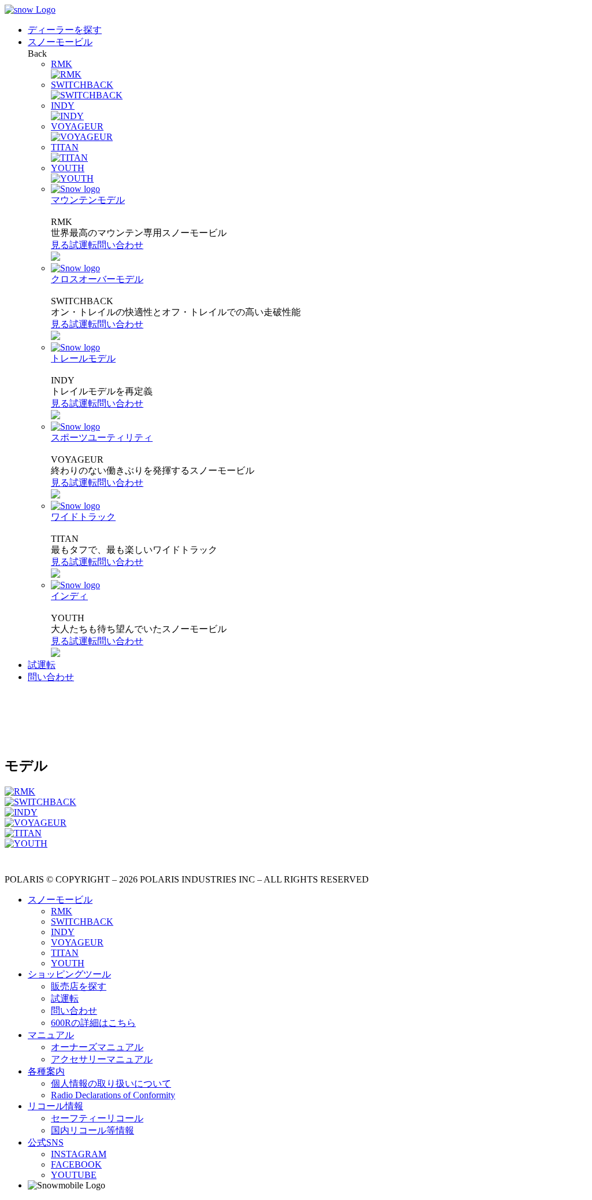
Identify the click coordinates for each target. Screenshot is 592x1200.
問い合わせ (120, 245)
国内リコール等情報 (92, 1130)
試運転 (83, 245)
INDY (63, 932)
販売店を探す (78, 986)
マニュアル (51, 1035)
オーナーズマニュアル (97, 1047)
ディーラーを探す (65, 30)
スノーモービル (60, 42)
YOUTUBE (74, 1175)
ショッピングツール (69, 974)
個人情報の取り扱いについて (111, 1083)
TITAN (65, 953)
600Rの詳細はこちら (93, 1023)
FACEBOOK (76, 1164)
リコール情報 (55, 1106)
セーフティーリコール (97, 1118)
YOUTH (67, 963)
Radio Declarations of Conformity (113, 1095)
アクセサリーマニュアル (102, 1059)
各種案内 (46, 1071)
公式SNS (46, 1142)
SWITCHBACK (82, 921)
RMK (61, 911)
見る (60, 245)
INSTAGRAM (78, 1154)
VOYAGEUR (77, 942)
